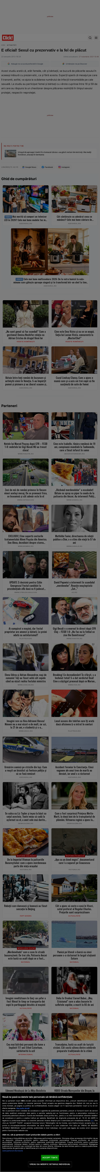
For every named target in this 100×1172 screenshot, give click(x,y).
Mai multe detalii (22, 1108)
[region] (50, 1132)
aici (92, 1120)
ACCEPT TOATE (50, 1157)
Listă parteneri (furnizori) (12, 1151)
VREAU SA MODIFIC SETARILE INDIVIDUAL (50, 1164)
